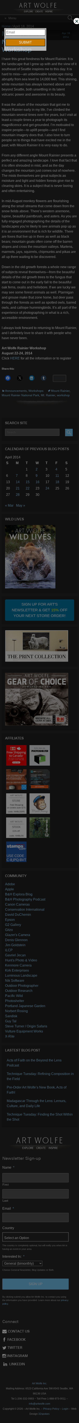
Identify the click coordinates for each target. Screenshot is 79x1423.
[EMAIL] (39, 23)
